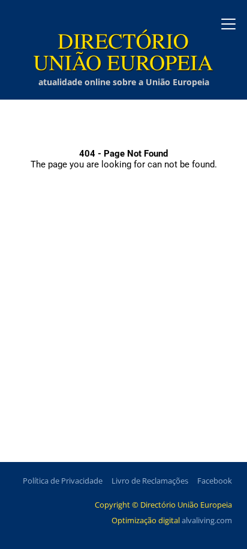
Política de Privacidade (63, 480)
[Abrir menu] (228, 24)
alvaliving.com (207, 520)
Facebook (214, 480)
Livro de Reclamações (150, 480)
